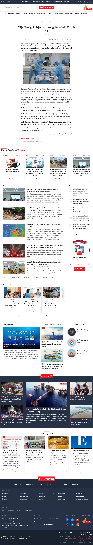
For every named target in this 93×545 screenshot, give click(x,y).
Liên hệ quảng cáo (48, 524)
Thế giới (77, 13)
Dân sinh (84, 13)
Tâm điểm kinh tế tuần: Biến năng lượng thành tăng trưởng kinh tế (52, 344)
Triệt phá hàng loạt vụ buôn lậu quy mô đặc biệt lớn (80, 398)
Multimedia (8, 324)
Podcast (47, 324)
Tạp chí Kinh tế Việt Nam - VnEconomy (81, 538)
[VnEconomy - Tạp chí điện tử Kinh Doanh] (46, 478)
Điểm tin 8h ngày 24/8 (83, 352)
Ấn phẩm (79, 235)
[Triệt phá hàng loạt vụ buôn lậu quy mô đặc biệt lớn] (81, 388)
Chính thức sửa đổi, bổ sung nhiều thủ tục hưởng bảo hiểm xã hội (81, 201)
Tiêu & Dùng (36, 1)
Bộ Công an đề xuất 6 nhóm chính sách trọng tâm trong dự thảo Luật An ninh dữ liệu (43, 190)
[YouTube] (84, 2)
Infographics (53, 324)
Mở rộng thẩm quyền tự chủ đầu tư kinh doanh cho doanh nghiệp (46, 410)
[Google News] (90, 2)
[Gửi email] (65, 39)
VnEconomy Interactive (81, 450)
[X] (78, 2)
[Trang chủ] (5, 13)
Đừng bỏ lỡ (7, 284)
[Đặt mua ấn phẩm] (87, 7)
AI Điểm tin (79, 324)
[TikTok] (87, 2)
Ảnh (3, 510)
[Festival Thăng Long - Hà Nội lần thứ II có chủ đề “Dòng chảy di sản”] (12, 411)
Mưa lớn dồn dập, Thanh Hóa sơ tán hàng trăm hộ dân (45, 208)
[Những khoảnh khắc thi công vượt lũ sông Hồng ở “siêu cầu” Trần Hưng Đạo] (81, 411)
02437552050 (39, 521)
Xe (43, 1)
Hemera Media (26, 536)
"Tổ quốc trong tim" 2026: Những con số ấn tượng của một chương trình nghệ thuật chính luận (45, 246)
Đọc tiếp (6, 186)
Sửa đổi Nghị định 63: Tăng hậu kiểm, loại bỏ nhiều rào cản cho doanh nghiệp (80, 192)
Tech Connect (57, 1)
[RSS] (77, 524)
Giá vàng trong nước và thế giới (57, 452)
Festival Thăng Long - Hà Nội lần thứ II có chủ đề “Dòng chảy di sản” (12, 422)
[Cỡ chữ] (25, 39)
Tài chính (24, 13)
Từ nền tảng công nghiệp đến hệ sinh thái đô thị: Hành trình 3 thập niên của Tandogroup (52, 366)
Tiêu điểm (11, 13)
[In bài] (22, 39)
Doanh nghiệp (59, 13)
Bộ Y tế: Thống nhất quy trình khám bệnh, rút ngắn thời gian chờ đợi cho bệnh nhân (44, 263)
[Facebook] (75, 2)
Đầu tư (18, 13)
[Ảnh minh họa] (46, 53)
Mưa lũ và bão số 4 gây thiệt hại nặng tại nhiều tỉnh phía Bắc (44, 226)
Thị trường (49, 13)
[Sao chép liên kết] (68, 39)
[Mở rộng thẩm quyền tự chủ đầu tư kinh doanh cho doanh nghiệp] (46, 394)
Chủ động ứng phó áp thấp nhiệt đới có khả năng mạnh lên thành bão (81, 226)
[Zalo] (81, 2)
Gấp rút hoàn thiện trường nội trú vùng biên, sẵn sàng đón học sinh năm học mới (12, 399)
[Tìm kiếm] (6, 7)
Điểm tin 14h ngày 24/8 (83, 331)
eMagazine (60, 324)
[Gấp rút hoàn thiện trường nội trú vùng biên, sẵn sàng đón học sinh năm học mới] (12, 388)
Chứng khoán (26, 1)
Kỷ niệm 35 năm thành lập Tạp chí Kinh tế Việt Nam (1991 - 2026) (34, 453)
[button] (46, 316)
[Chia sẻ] (71, 39)
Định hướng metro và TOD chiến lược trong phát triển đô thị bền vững (11, 453)
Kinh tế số (32, 13)
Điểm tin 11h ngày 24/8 (83, 341)
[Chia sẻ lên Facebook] (59, 39)
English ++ (67, 1)
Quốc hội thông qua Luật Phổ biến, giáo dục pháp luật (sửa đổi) (81, 209)
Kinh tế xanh (41, 13)
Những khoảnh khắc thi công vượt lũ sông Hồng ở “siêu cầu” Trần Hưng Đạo (80, 422)
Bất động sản (69, 13)
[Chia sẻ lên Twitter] (62, 39)
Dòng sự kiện (46, 434)
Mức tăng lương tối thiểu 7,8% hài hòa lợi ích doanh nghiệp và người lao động (81, 218)
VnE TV (48, 1)
